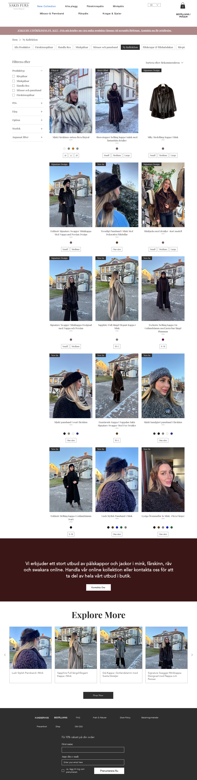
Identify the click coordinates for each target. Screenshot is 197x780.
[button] (182, 5)
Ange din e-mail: (70, 756)
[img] (19, 9)
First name (67, 744)
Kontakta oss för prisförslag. (156, 30)
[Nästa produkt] (192, 655)
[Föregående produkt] (5, 655)
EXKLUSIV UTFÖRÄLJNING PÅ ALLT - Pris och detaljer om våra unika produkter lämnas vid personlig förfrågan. (79, 30)
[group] (98, 654)
